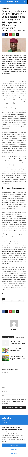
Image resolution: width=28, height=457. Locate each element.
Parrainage (15, 300)
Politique (7, 8)
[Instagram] (4, 423)
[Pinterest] (10, 34)
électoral (4, 300)
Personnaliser (14, 449)
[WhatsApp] (13, 34)
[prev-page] (3, 364)
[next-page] (5, 364)
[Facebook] (3, 34)
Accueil (3, 6)
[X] (6, 34)
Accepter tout (14, 445)
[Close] (26, 426)
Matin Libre (6, 30)
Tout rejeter (14, 453)
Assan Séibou (9, 298)
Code (19, 298)
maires (9, 300)
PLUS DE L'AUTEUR (19, 337)
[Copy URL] (17, 34)
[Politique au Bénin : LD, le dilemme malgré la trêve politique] (5, 358)
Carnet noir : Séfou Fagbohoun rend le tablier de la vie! (17, 343)
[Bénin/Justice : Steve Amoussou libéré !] (5, 350)
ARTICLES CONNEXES (7, 337)
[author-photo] (14, 327)
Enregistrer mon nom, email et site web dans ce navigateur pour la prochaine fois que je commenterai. (14, 401)
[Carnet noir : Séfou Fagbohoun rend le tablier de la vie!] (5, 343)
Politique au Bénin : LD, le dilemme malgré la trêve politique (17, 358)
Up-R (3, 302)
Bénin (7, 6)
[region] (14, 441)
